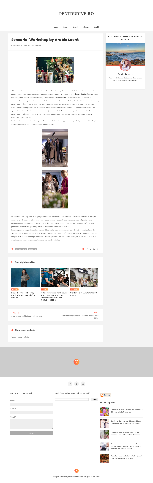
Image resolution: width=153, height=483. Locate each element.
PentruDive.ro (76, 13)
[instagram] (76, 383)
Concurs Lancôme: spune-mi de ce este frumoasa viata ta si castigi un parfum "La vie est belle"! (126, 446)
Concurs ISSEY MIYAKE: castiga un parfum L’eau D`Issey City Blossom (125, 433)
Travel (75, 27)
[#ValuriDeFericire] (125, 84)
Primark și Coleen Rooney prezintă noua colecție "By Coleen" (23, 295)
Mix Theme (96, 477)
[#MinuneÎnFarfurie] (121, 84)
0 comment (37, 45)
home (56, 27)
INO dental (74, 289)
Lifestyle (86, 27)
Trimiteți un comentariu (20, 337)
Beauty (65, 27)
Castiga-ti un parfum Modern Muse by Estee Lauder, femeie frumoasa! (126, 422)
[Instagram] (118, 84)
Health (96, 27)
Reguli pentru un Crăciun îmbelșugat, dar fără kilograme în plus (126, 457)
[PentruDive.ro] (128, 84)
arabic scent (21, 249)
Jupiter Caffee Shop (82, 94)
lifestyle (32, 249)
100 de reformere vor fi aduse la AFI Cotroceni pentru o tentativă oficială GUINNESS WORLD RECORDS (54, 296)
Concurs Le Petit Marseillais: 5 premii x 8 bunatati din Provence (126, 410)
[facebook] (70, 383)
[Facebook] (132, 84)
